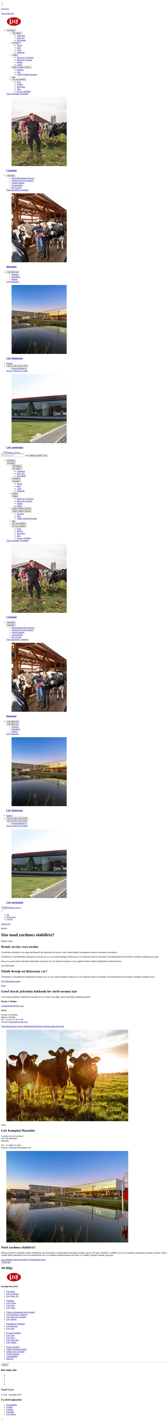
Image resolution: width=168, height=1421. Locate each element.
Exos (19, 529)
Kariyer (9, 815)
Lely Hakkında (12, 272)
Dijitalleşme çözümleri (15, 1324)
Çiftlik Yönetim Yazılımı (22, 508)
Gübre (15, 493)
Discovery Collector (25, 499)
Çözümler (11, 30)
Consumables (17, 635)
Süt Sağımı (17, 466)
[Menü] (20, 453)
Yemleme (16, 479)
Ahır (13, 521)
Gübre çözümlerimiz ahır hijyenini (20, 1312)
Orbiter (20, 531)
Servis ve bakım (13, 1347)
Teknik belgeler (18, 632)
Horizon (20, 514)
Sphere (20, 503)
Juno (19, 486)
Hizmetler (11, 176)
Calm (19, 488)
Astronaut (21, 471)
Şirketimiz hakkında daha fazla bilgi (49, 1026)
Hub (18, 516)
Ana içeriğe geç (7, 13)
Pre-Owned (16, 637)
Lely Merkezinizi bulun (10, 981)
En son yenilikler (19, 523)
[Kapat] (22, 453)
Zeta (18, 536)
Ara (26, 455)
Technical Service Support (22, 630)
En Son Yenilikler (13, 1333)
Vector (19, 484)
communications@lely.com (12, 1006)
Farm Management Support (23, 628)
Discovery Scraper (24, 501)
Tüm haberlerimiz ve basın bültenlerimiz (17, 1026)
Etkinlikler (16, 729)
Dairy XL (21, 473)
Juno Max (21, 533)
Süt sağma (10, 1291)
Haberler (15, 727)
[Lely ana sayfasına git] (84, 22)
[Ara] (2, 453)
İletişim (15, 731)
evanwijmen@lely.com (17, 1022)
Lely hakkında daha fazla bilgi (13, 1259)
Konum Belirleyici (19, 823)
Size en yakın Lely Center (17, 366)
